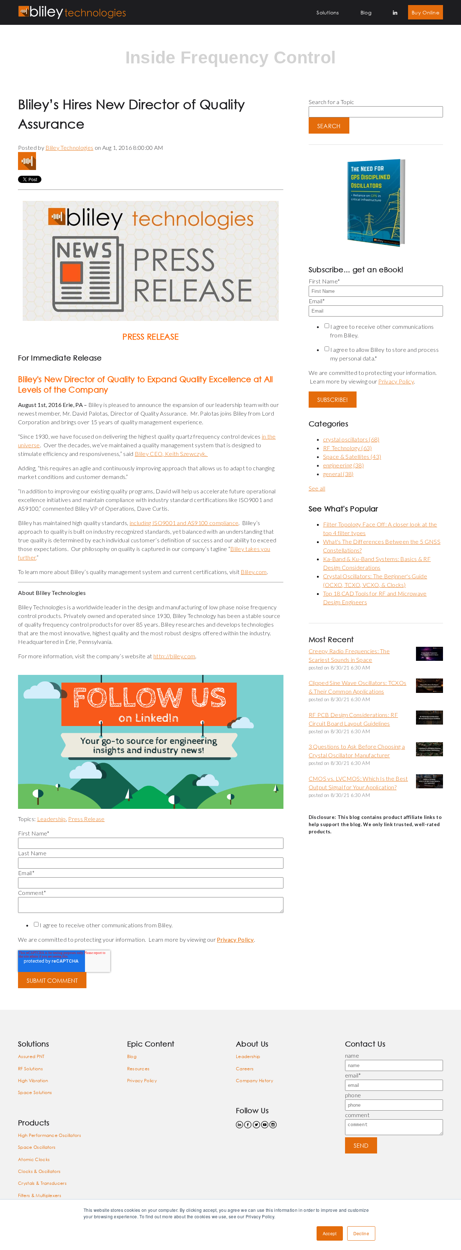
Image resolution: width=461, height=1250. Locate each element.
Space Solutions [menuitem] (35, 1092)
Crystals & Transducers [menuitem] (42, 1183)
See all (317, 488)
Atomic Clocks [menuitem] (34, 1159)
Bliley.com (254, 571)
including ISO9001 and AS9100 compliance (184, 522)
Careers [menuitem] (245, 1069)
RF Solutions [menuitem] (30, 1069)
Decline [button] (361, 1233)
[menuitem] (395, 12)
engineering (343, 465)
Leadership (51, 818)
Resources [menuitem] (138, 1069)
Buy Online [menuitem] (425, 12)
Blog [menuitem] (366, 12)
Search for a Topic (331, 101)
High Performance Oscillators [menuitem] (49, 1135)
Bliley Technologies (69, 147)
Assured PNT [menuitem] (31, 1056)
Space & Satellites (352, 456)
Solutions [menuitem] (328, 12)
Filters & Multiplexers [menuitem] (39, 1195)
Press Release (86, 818)
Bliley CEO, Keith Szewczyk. (171, 453)
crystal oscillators (351, 439)
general (338, 473)
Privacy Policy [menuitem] (142, 1080)
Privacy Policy (235, 939)
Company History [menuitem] (254, 1080)
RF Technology (347, 447)
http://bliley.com (174, 656)
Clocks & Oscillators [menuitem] (39, 1171)
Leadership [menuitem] (248, 1056)
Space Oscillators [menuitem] (36, 1147)
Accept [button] (330, 1233)
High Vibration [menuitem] (33, 1080)
